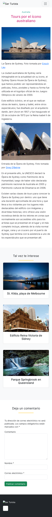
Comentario (10, 432)
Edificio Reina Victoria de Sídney (26, 337)
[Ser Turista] (10, 3)
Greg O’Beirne (13, 167)
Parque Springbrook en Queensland (26, 381)
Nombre (9, 463)
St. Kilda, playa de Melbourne (26, 293)
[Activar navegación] (45, 3)
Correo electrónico (14, 473)
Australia (26, 12)
